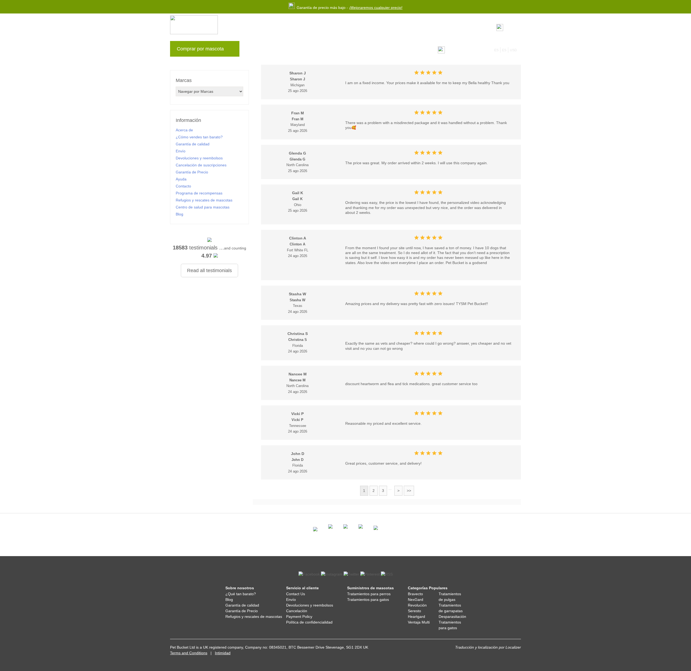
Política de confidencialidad (309, 622)
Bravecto (415, 594)
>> (409, 490)
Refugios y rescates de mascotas (204, 200)
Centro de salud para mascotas (202, 207)
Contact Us (295, 594)
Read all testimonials (209, 270)
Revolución (417, 605)
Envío (180, 151)
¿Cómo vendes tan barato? (199, 137)
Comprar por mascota (200, 49)
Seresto (414, 611)
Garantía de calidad (192, 144)
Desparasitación (452, 616)
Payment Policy (299, 616)
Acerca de (184, 130)
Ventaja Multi (419, 622)
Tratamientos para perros (369, 594)
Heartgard (416, 616)
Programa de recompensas (311, 50)
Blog (275, 50)
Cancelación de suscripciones (201, 165)
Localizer (513, 647)
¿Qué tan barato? (240, 594)
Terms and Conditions (188, 653)
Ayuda (349, 50)
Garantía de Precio (192, 172)
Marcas (255, 50)
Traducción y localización (476, 647)
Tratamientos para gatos (368, 599)
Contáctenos (374, 50)
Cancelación (296, 611)
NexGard (415, 599)
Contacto (183, 186)
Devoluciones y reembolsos (199, 158)
